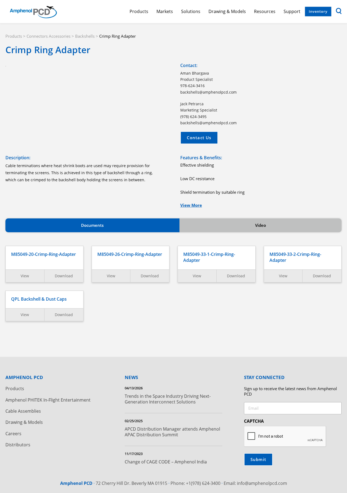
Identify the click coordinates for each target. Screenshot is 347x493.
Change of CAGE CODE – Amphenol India (166, 462)
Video (260, 225)
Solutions (190, 11)
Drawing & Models (227, 11)
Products (139, 11)
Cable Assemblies (23, 411)
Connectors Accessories (48, 36)
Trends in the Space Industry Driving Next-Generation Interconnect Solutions (168, 399)
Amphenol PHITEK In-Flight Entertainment (48, 400)
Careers (13, 434)
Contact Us (199, 137)
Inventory (318, 11)
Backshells (85, 36)
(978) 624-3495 (193, 116)
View (25, 275)
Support (292, 11)
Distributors (17, 445)
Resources (264, 11)
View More (191, 205)
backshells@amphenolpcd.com (208, 92)
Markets (164, 11)
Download (64, 275)
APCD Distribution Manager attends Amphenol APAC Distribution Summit (172, 432)
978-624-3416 (192, 85)
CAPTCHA (254, 421)
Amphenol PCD (76, 483)
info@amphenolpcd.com (262, 483)
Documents (92, 225)
